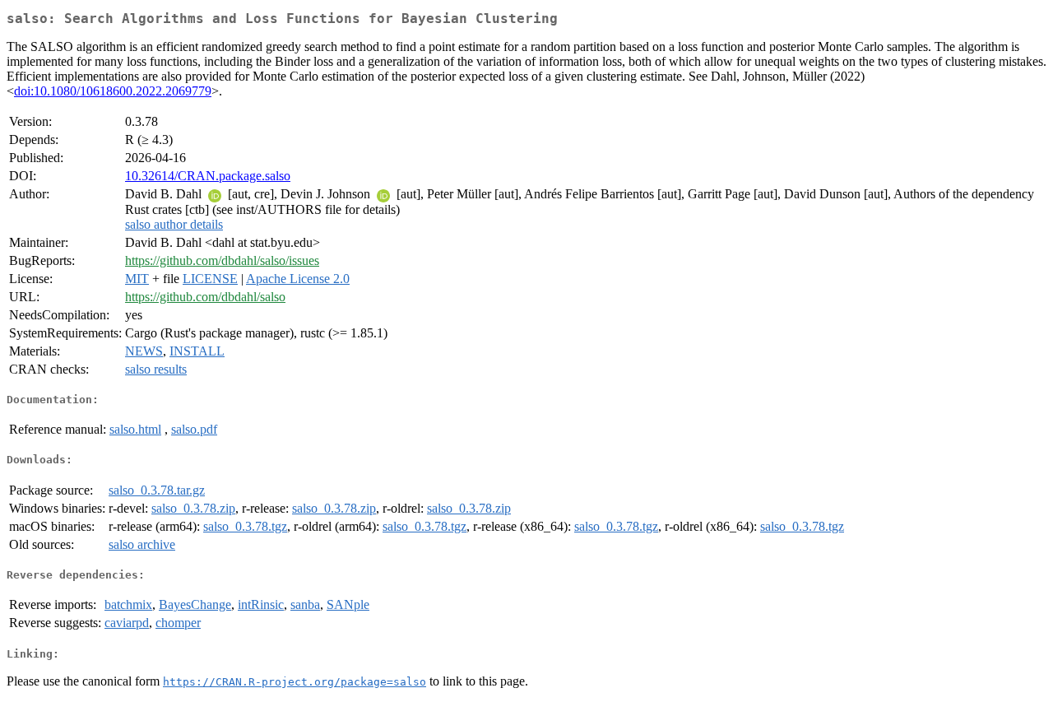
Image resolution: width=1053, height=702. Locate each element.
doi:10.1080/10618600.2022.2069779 (112, 91)
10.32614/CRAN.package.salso (207, 176)
